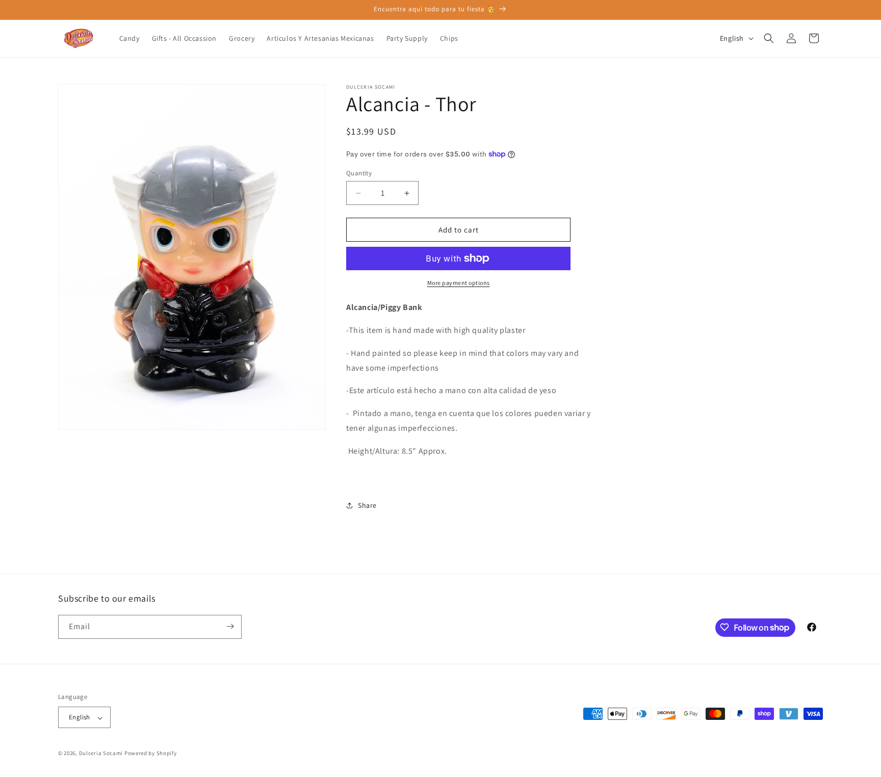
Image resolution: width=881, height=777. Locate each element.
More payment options (458, 283)
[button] (769, 38)
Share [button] (367, 505)
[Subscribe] (230, 626)
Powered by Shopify (150, 753)
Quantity (359, 173)
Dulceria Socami (101, 753)
